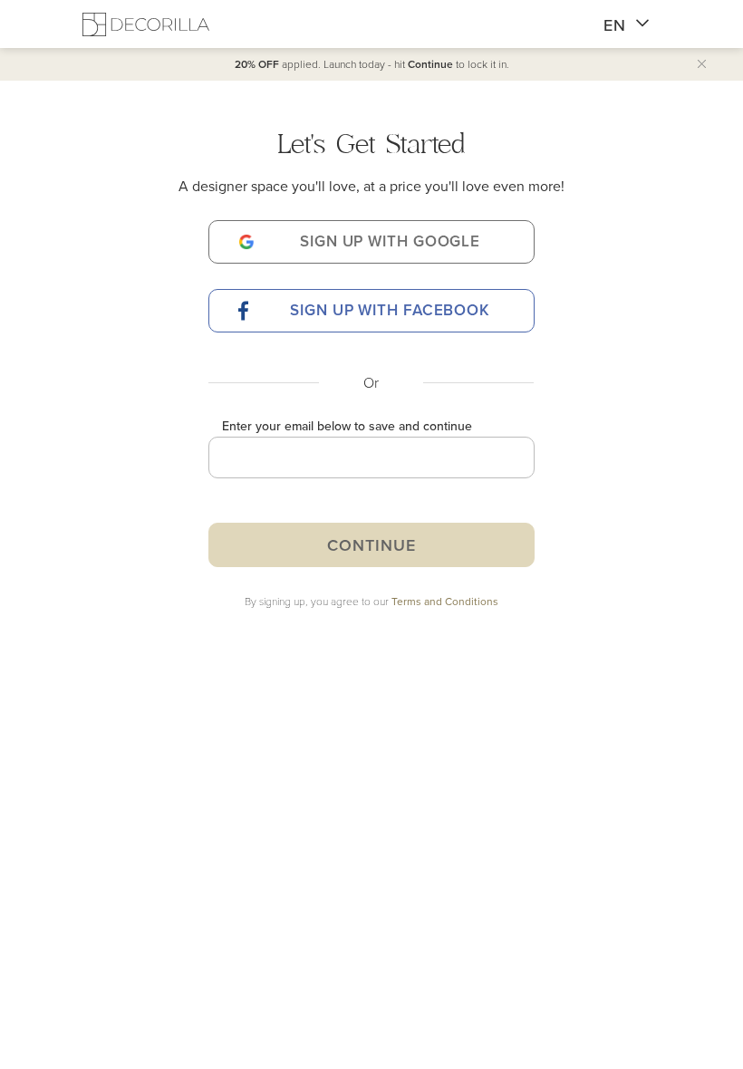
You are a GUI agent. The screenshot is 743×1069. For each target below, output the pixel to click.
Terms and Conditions (444, 601)
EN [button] (614, 25)
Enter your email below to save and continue (347, 426)
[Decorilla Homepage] (145, 24)
